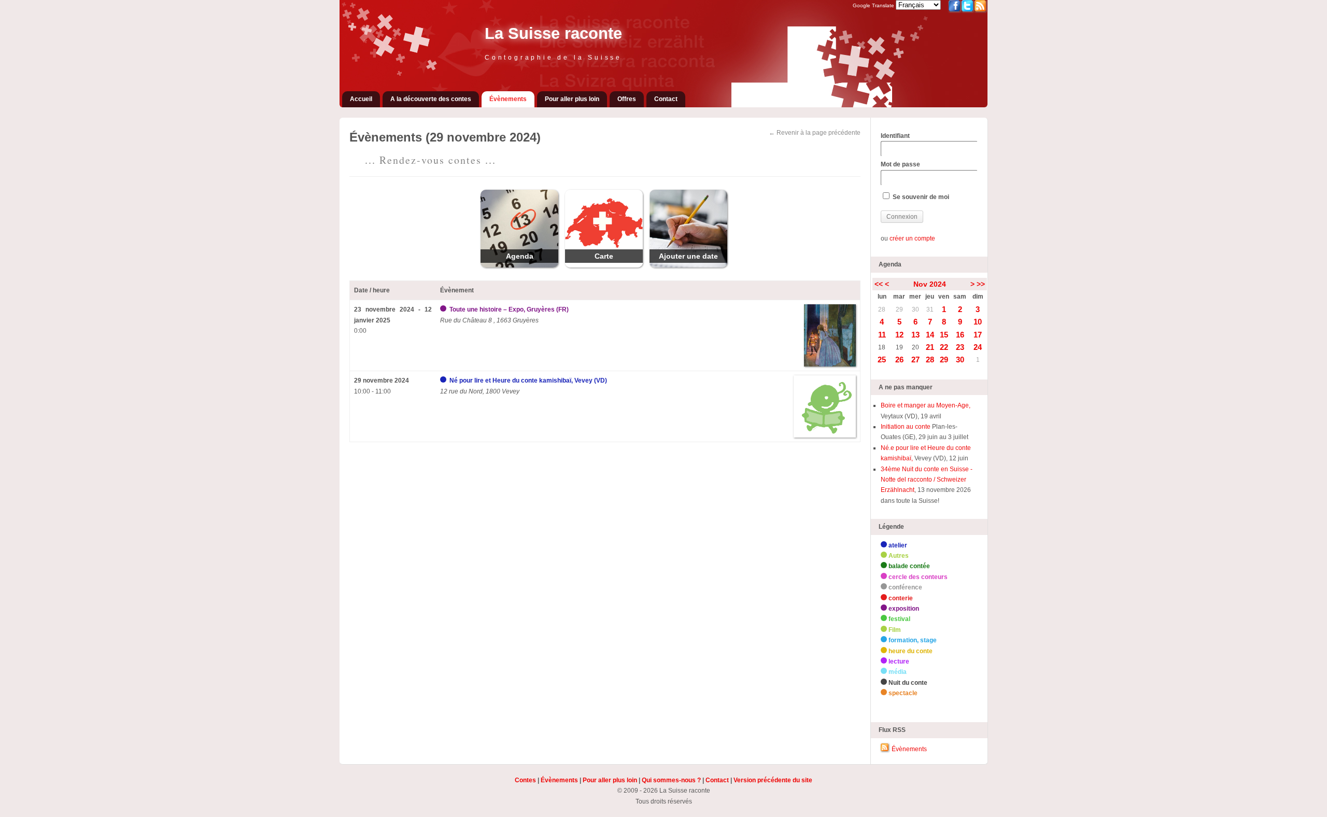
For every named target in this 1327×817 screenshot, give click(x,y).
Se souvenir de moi (920, 197)
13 (915, 334)
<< (878, 284)
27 (915, 359)
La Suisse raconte (553, 33)
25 (882, 359)
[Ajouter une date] (688, 265)
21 (930, 347)
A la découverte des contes (430, 99)
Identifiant (895, 135)
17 (977, 334)
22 (944, 347)
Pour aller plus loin (572, 99)
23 (960, 347)
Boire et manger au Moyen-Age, (925, 405)
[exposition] (444, 309)
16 (960, 334)
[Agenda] (519, 265)
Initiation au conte (906, 426)
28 (881, 309)
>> (981, 284)
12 (899, 334)
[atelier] (444, 380)
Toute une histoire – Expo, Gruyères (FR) (509, 309)
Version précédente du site (772, 780)
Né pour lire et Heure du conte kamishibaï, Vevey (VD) (528, 380)
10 (977, 321)
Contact (665, 99)
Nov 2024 (929, 284)
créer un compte (912, 238)
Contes (525, 780)
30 (915, 309)
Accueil (361, 99)
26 (899, 359)
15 (944, 334)
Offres (626, 99)
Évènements (508, 99)
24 (977, 347)
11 (882, 334)
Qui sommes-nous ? (671, 780)
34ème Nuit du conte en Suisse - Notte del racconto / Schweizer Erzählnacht (926, 480)
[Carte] (604, 265)
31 (930, 309)
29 (899, 309)
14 (930, 334)
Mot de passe (900, 164)
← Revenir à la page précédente (814, 132)
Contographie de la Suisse (553, 57)
